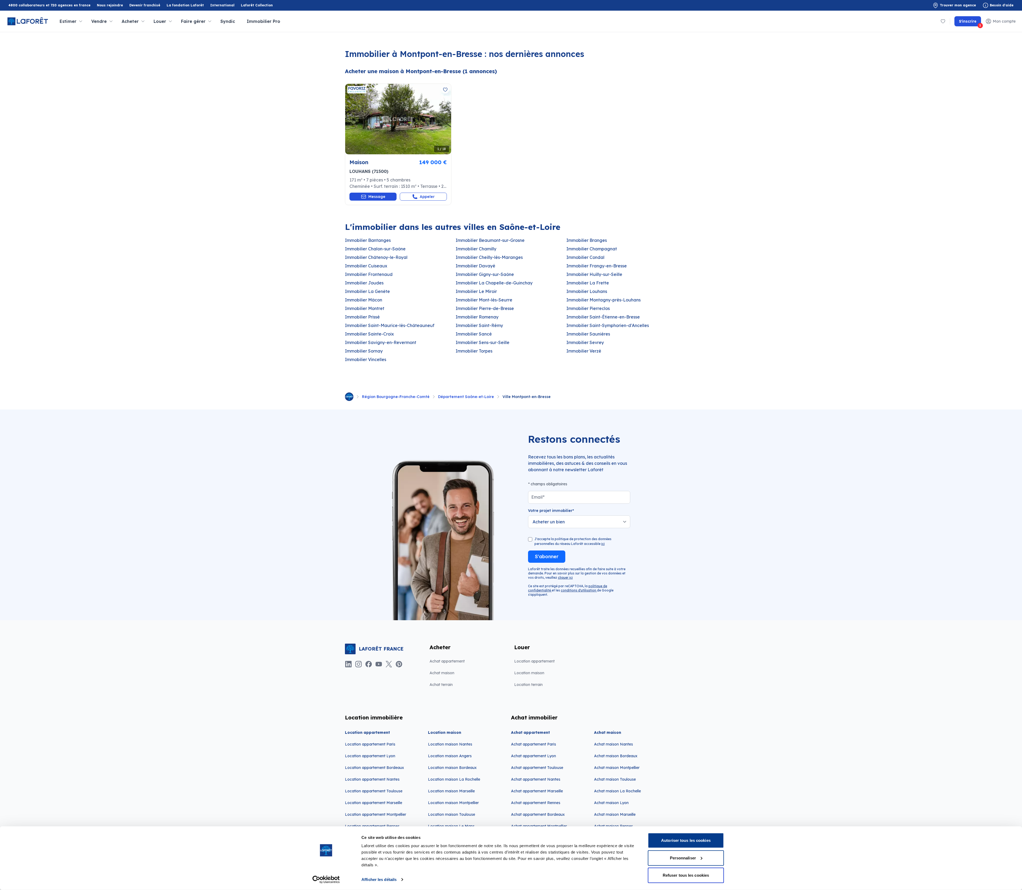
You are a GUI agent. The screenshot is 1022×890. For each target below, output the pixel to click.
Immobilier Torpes (474, 351)
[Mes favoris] (943, 21)
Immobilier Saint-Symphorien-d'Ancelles (607, 325)
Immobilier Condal (585, 257)
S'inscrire (970, 22)
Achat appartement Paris (533, 744)
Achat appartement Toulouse (537, 767)
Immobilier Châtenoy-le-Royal (376, 257)
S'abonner (546, 556)
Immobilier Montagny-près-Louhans (603, 300)
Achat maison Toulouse (615, 779)
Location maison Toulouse (451, 814)
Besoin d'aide (1001, 5)
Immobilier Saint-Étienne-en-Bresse (603, 317)
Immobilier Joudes (364, 282)
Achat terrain (441, 684)
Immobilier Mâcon (363, 300)
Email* (538, 497)
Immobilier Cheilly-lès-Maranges (489, 257)
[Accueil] (349, 396)
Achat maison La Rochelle (617, 791)
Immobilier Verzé (583, 351)
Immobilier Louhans (586, 291)
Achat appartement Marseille (537, 791)
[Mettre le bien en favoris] (445, 89)
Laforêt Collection (257, 5)
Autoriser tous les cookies (686, 840)
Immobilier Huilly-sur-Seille (594, 274)
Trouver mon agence (958, 5)
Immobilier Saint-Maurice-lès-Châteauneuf (389, 325)
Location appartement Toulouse (373, 791)
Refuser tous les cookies (686, 875)
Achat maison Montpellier (617, 767)
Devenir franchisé (144, 5)
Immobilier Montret (364, 308)
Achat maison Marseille (615, 814)
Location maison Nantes (450, 744)
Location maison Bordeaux (452, 767)
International (222, 5)
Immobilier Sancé (474, 334)
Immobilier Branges (586, 240)
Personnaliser (683, 857)
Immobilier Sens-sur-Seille (482, 342)
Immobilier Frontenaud (369, 274)
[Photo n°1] (398, 119)
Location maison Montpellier (453, 802)
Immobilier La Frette (587, 282)
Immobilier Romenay (477, 317)
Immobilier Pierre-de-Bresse (485, 308)
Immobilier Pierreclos (588, 308)
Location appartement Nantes (372, 779)
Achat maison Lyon (611, 802)
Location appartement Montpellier (375, 814)
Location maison (529, 672)
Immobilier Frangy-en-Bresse (596, 265)
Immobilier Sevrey (585, 342)
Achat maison (442, 672)
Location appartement (534, 661)
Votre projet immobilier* (551, 510)
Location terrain (528, 684)
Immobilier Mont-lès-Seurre (484, 300)
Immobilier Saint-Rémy (479, 325)
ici (603, 544)
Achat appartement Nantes (535, 779)
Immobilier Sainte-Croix (369, 334)
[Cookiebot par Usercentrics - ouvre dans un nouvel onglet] (326, 880)
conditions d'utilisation (579, 590)
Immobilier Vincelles (365, 359)
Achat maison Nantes (613, 744)
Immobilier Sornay (364, 351)
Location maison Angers (450, 756)
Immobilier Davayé (475, 265)
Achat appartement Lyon (533, 756)
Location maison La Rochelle (454, 779)
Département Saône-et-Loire (466, 396)
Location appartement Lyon (370, 756)
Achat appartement (447, 661)
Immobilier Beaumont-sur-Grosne (490, 240)
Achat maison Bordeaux (615, 756)
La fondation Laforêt (185, 5)
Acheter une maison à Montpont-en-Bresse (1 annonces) (421, 71)
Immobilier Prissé (362, 317)
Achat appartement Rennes (535, 802)
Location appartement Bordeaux (374, 767)
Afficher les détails (379, 879)
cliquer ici (565, 577)
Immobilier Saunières (588, 334)
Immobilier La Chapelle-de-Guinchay (494, 282)
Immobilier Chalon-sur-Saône (375, 248)
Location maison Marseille (451, 791)
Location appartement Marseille (373, 802)
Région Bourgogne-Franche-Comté (396, 396)
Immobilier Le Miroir (476, 291)
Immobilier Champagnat (591, 248)
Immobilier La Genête (367, 291)
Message (376, 196)
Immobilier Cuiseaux (366, 265)
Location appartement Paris (370, 744)
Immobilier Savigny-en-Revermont (380, 342)
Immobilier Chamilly (476, 248)
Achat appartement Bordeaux (538, 814)
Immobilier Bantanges (368, 240)
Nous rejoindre (110, 5)
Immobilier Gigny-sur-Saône (485, 274)
